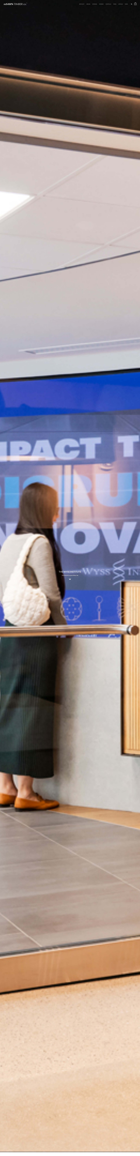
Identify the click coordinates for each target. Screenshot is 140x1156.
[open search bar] (131, 4)
